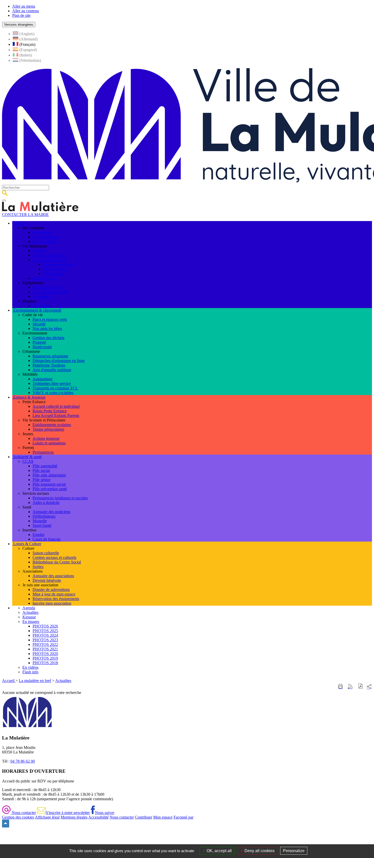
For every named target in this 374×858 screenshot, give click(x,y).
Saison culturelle (46, 553)
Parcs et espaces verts (50, 319)
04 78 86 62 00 (22, 761)
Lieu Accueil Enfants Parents (56, 415)
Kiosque (29, 617)
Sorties (38, 566)
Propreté (39, 342)
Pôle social (41, 470)
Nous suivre (104, 812)
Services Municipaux (49, 255)
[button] (360, 686)
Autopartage (42, 379)
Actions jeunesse (46, 438)
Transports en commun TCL (55, 388)
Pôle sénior (41, 479)
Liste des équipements (50, 292)
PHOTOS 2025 (45, 631)
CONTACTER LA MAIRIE (25, 214)
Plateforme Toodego (49, 365)
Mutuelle (40, 521)
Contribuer (143, 817)
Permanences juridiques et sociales (60, 498)
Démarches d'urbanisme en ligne (59, 360)
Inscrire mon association (52, 603)
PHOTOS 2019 (45, 658)
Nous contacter (23, 812)
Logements (41, 296)
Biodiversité (42, 347)
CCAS (27, 461)
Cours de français (47, 539)
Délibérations (53, 273)
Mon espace (162, 817)
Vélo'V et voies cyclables (53, 392)
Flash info (30, 672)
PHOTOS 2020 (45, 653)
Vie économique (46, 237)
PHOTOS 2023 (45, 640)
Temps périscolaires (48, 429)
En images (30, 621)
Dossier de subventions (51, 589)
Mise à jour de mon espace (54, 594)
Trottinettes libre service (52, 383)
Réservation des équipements (56, 599)
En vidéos (30, 667)
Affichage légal (45, 278)
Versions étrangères (18, 24)
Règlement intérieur (58, 264)
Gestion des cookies (18, 817)
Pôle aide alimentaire (49, 475)
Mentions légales (74, 817)
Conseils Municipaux (50, 260)
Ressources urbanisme (50, 356)
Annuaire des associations (53, 576)
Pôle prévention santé (50, 489)
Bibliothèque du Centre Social (57, 562)
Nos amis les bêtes (47, 328)
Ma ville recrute (45, 241)
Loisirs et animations (49, 443)
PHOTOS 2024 (45, 635)
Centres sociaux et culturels (54, 557)
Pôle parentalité (45, 466)
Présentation (42, 232)
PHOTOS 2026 (45, 626)
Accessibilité (98, 817)
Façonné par (183, 817)
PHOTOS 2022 (45, 644)
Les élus (39, 251)
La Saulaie (41, 305)
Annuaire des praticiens (51, 512)
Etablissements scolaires (52, 425)
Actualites (30, 612)
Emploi (38, 534)
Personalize (294, 851)
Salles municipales (47, 287)
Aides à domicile (46, 502)
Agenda (28, 608)
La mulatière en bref (35, 680)
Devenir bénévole (47, 580)
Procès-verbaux (55, 269)
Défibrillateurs (44, 516)
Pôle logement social (49, 484)
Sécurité (39, 324)
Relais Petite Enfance (50, 411)
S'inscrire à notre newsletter (68, 812)
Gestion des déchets (48, 338)
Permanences (43, 452)
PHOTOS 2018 (45, 663)
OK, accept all (219, 851)
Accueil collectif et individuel (56, 406)
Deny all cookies (259, 851)
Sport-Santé (42, 525)
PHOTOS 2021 (45, 649)
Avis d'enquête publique (52, 370)
